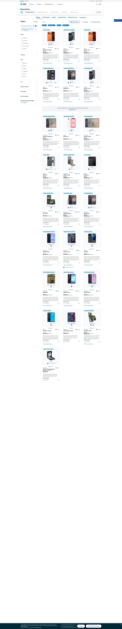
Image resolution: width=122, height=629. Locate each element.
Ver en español (99, 1)
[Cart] (96, 4)
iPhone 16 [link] (45, 88)
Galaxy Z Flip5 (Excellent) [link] (49, 369)
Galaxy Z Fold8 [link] (87, 136)
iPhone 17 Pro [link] (87, 50)
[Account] (100, 4)
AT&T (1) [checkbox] (25, 48)
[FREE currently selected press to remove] (60, 25)
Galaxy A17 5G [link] (66, 292)
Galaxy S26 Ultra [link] (67, 213)
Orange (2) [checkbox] (25, 71)
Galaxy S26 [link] (65, 88)
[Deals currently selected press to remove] (45, 25)
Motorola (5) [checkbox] (25, 43)
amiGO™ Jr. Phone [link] (47, 330)
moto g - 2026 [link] (66, 251)
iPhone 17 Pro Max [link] (47, 50)
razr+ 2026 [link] (45, 213)
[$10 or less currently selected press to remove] (68, 25)
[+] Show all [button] (23, 76)
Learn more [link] (72, 109)
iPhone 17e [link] (65, 136)
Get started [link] (26, 30)
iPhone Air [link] (86, 174)
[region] (51, 46)
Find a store (92, 1)
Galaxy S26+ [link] (86, 213)
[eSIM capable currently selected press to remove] (54, 25)
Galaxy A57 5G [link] (46, 251)
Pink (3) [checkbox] (24, 73)
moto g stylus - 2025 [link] (68, 330)
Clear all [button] (36, 21)
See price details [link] (66, 339)
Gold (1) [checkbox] (24, 68)
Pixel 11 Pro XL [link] (87, 88)
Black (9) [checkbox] (25, 63)
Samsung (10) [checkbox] (26, 46)
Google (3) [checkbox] (25, 40)
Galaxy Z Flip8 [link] (66, 174)
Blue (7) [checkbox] (24, 65)
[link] (46, 30)
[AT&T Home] (23, 4)
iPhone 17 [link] (45, 174)
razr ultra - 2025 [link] (87, 330)
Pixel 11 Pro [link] (66, 50)
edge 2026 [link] (45, 292)
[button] (86, 22)
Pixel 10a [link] (86, 251)
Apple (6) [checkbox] (25, 37)
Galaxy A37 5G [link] (87, 292)
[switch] (34, 26)
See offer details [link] (46, 59)
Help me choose (75, 21)
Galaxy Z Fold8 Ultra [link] (47, 136)
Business (27, 1)
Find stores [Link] (24, 102)
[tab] (38, 17)
